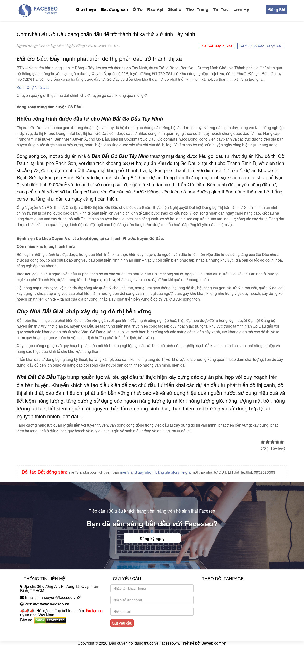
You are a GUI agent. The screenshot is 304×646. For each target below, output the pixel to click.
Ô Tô (137, 9)
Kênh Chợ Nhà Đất (33, 87)
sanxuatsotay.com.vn (37, 634)
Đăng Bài (276, 9)
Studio (174, 9)
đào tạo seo (94, 610)
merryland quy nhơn (136, 472)
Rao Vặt (155, 9)
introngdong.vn (32, 628)
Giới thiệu (86, 9)
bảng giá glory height (173, 472)
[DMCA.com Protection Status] (50, 619)
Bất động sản (114, 9)
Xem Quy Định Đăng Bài (260, 46)
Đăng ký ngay (152, 538)
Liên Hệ (241, 9)
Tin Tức (221, 9)
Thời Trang (197, 9)
